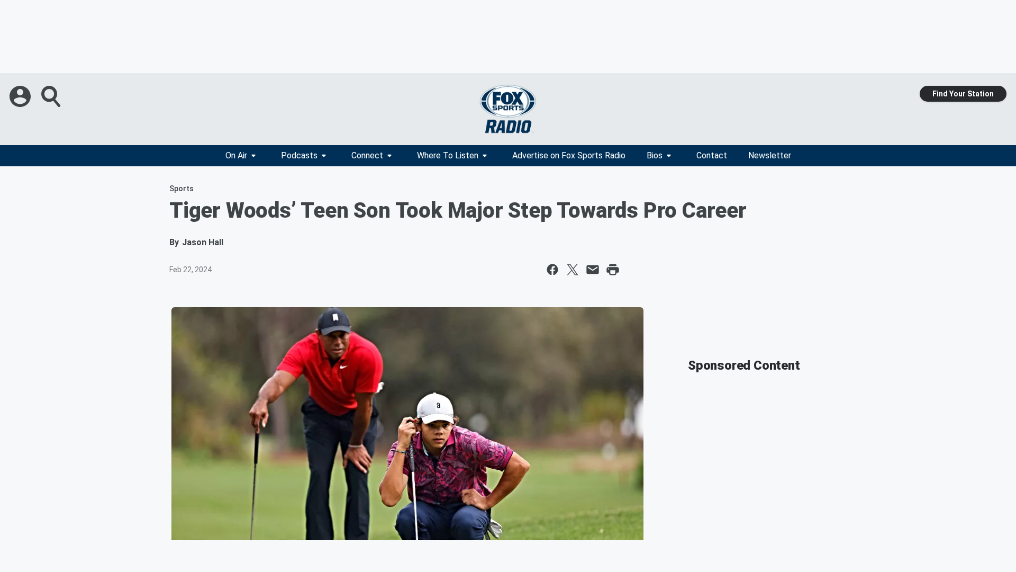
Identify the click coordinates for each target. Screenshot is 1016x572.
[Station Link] (508, 109)
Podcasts (299, 155)
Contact (711, 155)
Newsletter (769, 155)
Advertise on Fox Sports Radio (568, 155)
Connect (367, 155)
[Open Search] (51, 96)
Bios (655, 155)
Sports (181, 188)
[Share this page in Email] (592, 269)
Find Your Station (963, 94)
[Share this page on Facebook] (552, 269)
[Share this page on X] (572, 269)
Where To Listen (447, 155)
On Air (236, 155)
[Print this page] (612, 269)
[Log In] (21, 96)
